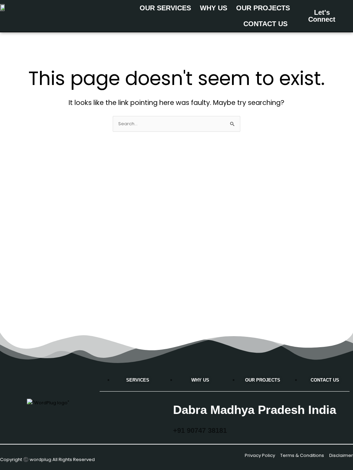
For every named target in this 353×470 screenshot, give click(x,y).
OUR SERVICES (165, 8)
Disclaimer (341, 455)
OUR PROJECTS (263, 8)
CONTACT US (265, 24)
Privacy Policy (260, 455)
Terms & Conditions (302, 455)
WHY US (213, 8)
